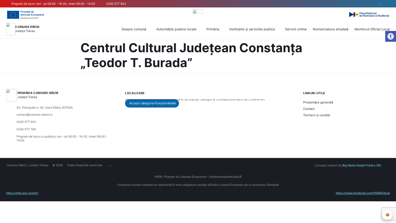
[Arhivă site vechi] (387, 3)
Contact (309, 109)
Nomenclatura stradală (330, 29)
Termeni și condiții (316, 115)
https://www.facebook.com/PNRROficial (363, 193)
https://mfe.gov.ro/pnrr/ (22, 193)
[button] (372, 3)
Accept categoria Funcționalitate (152, 103)
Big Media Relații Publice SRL (362, 165)
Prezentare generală (318, 102)
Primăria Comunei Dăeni (37, 93)
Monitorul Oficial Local (372, 29)
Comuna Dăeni (27, 26)
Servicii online (296, 29)
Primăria (212, 29)
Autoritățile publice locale (176, 29)
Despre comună (134, 29)
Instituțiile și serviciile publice (252, 29)
